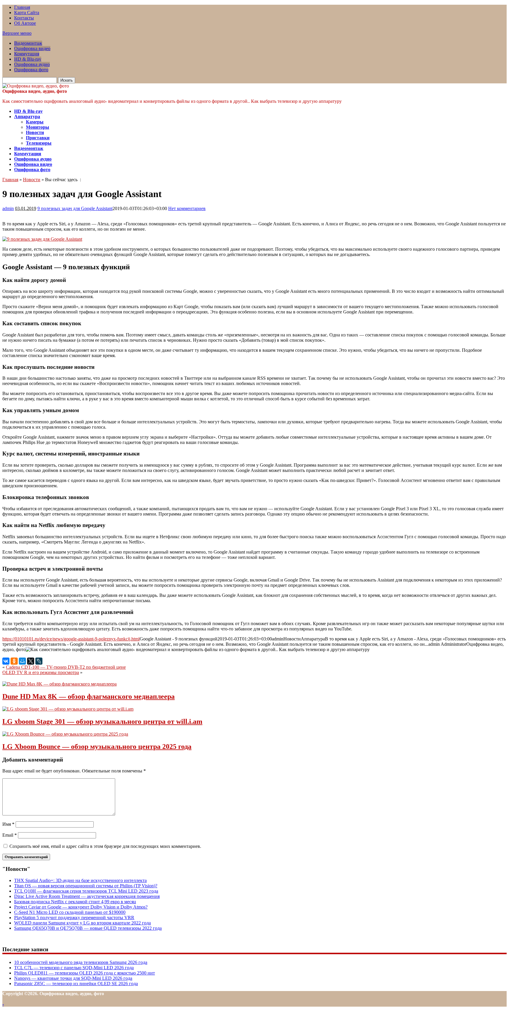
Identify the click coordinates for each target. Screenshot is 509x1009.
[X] (30, 661)
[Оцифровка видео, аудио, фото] (35, 85)
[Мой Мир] (22, 661)
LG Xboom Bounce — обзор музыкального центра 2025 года (96, 746)
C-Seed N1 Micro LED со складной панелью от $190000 (69, 912)
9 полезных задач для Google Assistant (75, 208)
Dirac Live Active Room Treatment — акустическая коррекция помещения (87, 896)
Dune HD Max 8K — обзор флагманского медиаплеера (88, 696)
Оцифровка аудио (32, 64)
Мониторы (37, 127)
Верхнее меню (17, 33)
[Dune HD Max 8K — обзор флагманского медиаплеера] (59, 683)
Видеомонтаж (28, 43)
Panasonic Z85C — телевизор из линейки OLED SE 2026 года (76, 983)
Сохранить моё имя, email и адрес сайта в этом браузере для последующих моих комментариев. (105, 846)
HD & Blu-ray (27, 59)
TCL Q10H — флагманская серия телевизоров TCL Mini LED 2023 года (86, 891)
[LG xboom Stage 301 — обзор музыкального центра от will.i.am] (67, 708)
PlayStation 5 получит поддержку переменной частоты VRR (74, 917)
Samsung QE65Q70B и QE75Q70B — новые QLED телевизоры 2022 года (88, 928)
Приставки (37, 137)
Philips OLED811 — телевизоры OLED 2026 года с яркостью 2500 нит (84, 972)
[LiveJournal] (38, 661)
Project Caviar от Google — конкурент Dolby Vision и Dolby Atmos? (81, 906)
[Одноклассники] (14, 661)
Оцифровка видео (32, 48)
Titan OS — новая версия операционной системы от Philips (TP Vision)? (85, 885)
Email (9, 835)
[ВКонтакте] (5, 661)
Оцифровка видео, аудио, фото (34, 91)
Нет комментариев (187, 208)
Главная (22, 7)
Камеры (35, 121)
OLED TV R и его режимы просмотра (40, 672)
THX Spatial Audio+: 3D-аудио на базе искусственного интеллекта (80, 880)
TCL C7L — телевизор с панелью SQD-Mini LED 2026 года (74, 967)
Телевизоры (39, 143)
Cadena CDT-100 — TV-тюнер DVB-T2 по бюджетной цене (66, 667)
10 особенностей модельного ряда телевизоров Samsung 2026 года (80, 962)
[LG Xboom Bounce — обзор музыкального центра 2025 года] (65, 733)
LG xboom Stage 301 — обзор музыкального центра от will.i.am (102, 721)
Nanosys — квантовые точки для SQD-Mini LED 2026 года (73, 978)
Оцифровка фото (31, 69)
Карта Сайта (26, 12)
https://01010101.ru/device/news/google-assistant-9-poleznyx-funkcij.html (71, 638)
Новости (35, 132)
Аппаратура (27, 116)
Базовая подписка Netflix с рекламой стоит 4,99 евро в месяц (75, 901)
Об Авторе (25, 23)
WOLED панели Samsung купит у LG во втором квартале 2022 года (82, 922)
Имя (8, 824)
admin (8, 208)
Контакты (24, 17)
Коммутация (26, 53)
